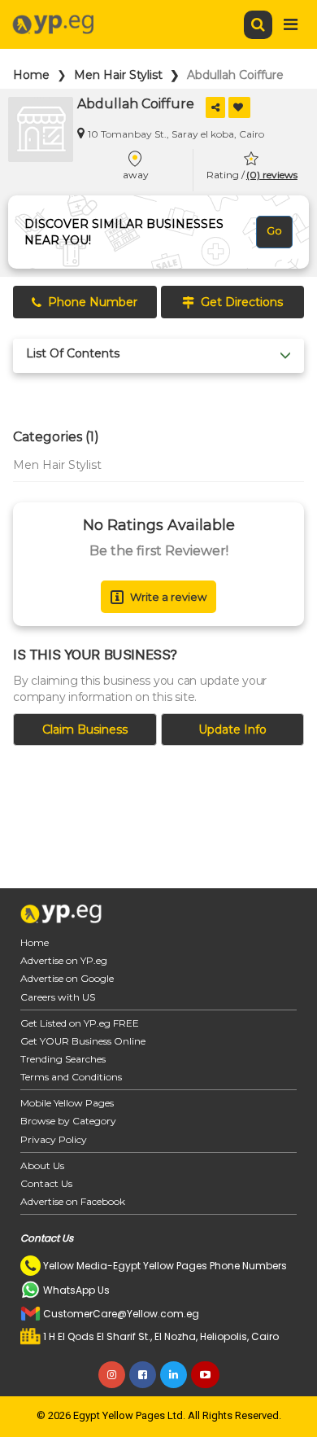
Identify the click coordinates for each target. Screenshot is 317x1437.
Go (274, 230)
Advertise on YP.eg (63, 960)
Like (239, 107)
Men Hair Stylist (118, 75)
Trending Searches (63, 1059)
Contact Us (46, 1183)
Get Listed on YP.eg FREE (79, 1023)
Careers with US (57, 997)
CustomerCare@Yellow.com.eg (121, 1314)
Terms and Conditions (71, 1077)
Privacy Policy (53, 1139)
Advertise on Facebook (72, 1201)
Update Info (232, 729)
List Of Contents (72, 354)
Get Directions (242, 302)
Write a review (168, 596)
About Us (42, 1165)
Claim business (85, 729)
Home (31, 75)
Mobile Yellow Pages (67, 1103)
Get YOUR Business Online (82, 1041)
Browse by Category (68, 1121)
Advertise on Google (67, 978)
